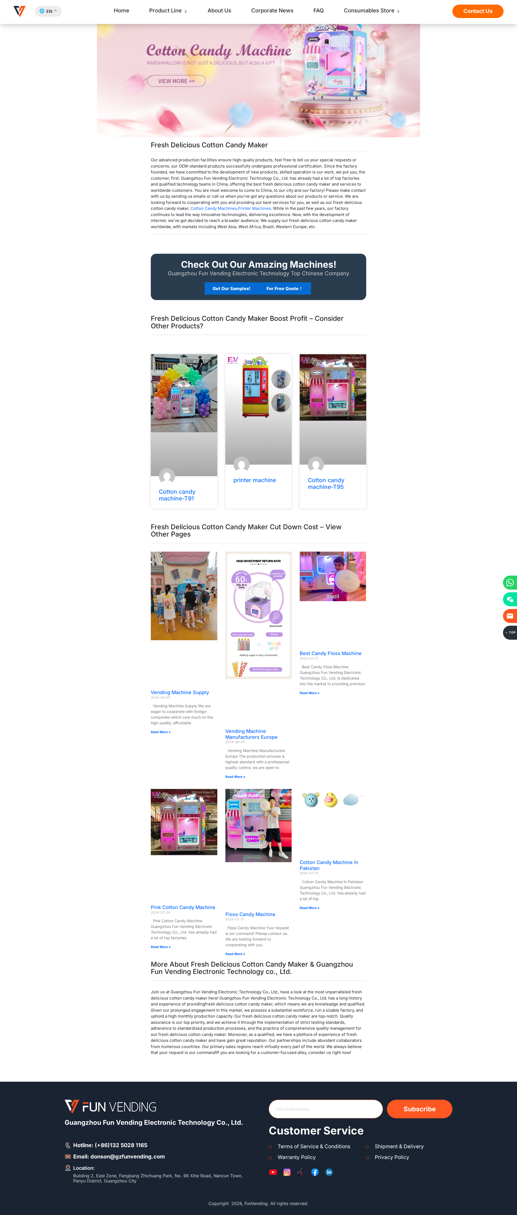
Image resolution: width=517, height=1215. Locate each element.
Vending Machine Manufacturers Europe (251, 734)
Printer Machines (254, 208)
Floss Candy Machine (250, 914)
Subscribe (420, 1109)
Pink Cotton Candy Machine (183, 907)
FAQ (318, 10)
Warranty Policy (297, 1157)
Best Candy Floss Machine (331, 653)
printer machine (254, 480)
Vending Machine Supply (180, 692)
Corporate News (272, 10)
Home (121, 10)
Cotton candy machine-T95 (326, 483)
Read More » (161, 732)
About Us (219, 10)
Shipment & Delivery (399, 1146)
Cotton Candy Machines (214, 208)
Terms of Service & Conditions (314, 1146)
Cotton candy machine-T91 (177, 495)
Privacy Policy (392, 1157)
